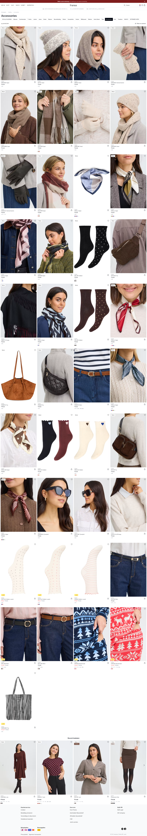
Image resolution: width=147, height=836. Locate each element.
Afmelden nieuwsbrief (76, 816)
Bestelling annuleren (26, 813)
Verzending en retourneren (28, 816)
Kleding (9, 12)
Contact (23, 810)
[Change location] (140, 5)
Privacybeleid (24, 834)
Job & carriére (74, 822)
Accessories (16, 12)
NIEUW (3, 5)
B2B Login (120, 810)
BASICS (18, 5)
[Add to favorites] (35, 28)
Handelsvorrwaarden (27, 819)
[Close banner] (144, 1)
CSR (71, 819)
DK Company (121, 813)
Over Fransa (73, 810)
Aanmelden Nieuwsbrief (76, 813)
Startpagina (3, 12)
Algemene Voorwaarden (35, 834)
